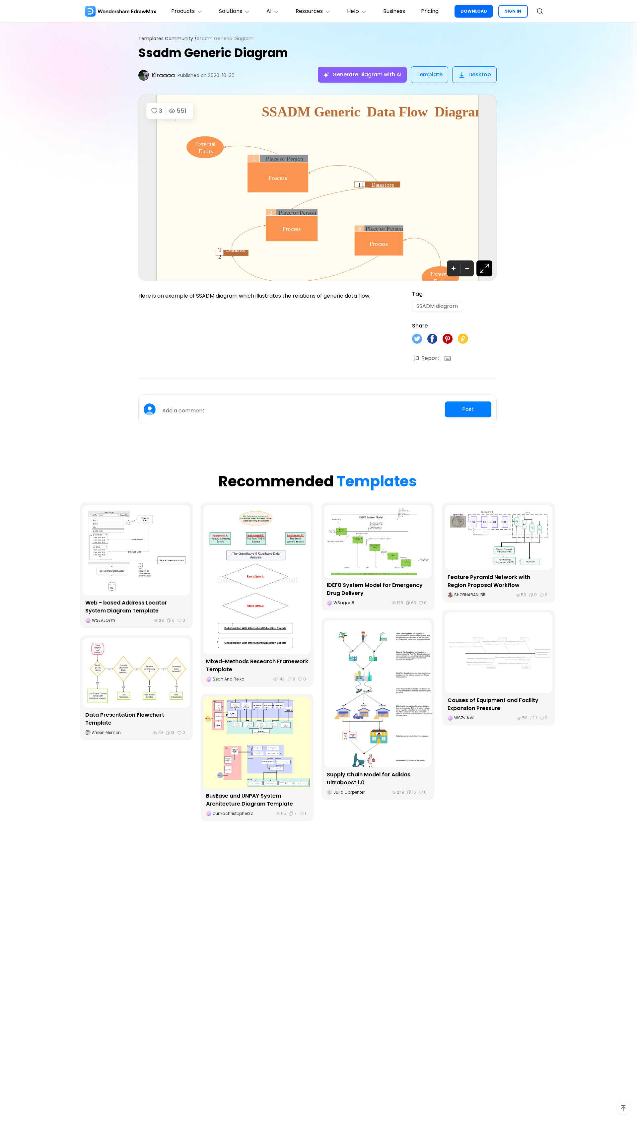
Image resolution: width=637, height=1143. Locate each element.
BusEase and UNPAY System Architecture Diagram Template (249, 800)
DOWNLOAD (473, 11)
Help (353, 11)
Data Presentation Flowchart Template (124, 719)
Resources (309, 11)
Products (183, 11)
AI (268, 11)
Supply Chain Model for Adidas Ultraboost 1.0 (368, 778)
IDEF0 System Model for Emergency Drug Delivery (375, 589)
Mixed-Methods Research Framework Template (257, 665)
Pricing (430, 11)
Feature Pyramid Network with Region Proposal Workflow (489, 581)
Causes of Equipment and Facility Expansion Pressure (493, 704)
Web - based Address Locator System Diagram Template (126, 606)
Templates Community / (167, 38)
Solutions (230, 11)
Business (394, 11)
